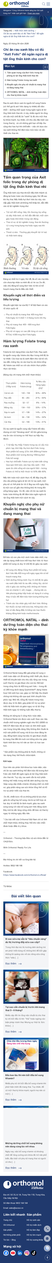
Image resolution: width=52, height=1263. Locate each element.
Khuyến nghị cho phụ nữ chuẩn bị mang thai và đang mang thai (26, 86)
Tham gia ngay (33, 13)
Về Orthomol (9, 1225)
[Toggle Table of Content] (44, 67)
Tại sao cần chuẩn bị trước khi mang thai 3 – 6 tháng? (25, 1008)
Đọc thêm (10, 964)
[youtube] (13, 1255)
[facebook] (6, 1255)
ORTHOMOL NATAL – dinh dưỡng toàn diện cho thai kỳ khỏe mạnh (26, 93)
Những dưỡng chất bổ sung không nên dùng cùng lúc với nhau (23, 1145)
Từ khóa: (7, 886)
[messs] (47, 1238)
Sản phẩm (7, 1230)
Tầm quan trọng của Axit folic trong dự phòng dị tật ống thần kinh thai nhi (24, 74)
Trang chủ (7, 1220)
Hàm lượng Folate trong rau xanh (22, 80)
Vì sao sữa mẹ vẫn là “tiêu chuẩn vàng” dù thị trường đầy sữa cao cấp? (26, 940)
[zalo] (33, 1255)
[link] (20, 1255)
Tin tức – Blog (9, 1240)
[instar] (26, 1255)
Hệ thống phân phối (11, 1235)
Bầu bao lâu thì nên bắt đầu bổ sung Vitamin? (24, 1077)
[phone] (47, 1228)
